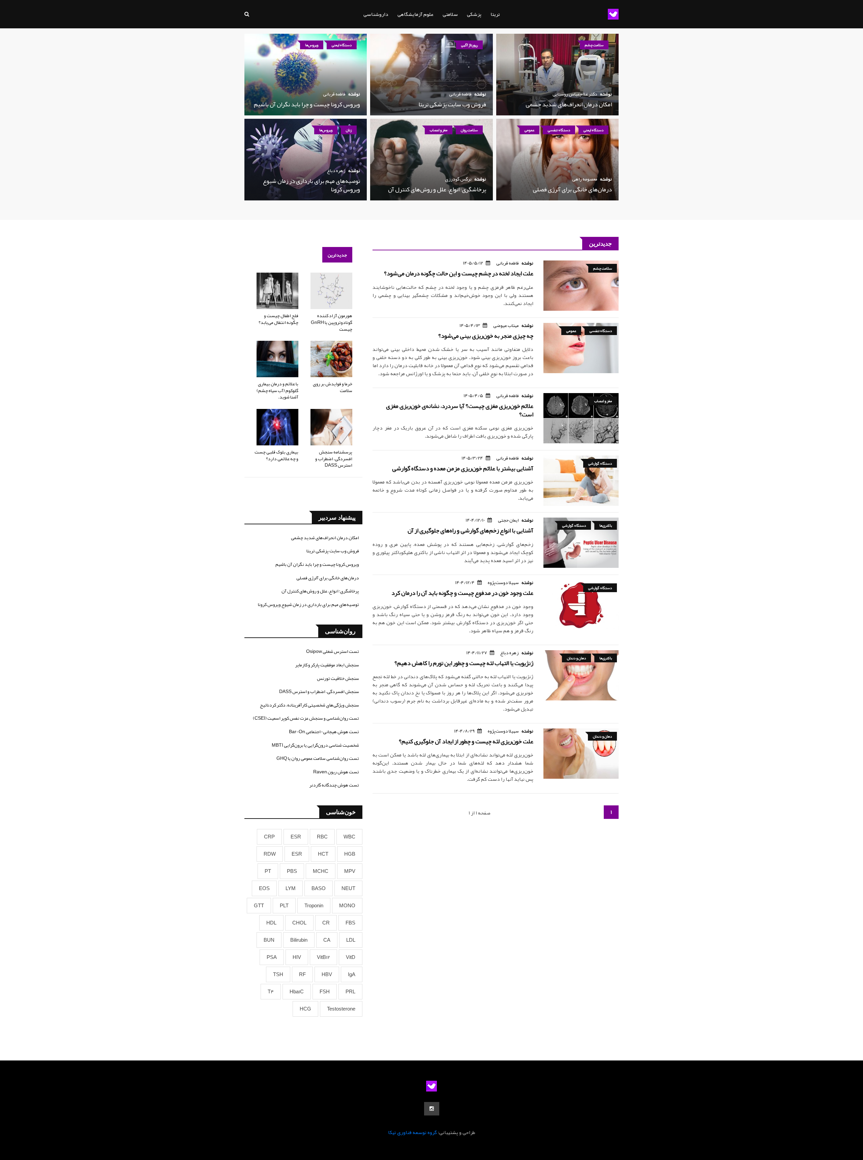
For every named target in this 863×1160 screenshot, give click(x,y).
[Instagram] (431, 1108)
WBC (349, 837)
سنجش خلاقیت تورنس (338, 678)
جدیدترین (337, 254)
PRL (350, 992)
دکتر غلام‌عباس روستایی (575, 94)
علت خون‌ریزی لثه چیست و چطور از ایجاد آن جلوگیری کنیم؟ (466, 741)
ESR (296, 837)
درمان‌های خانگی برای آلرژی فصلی (572, 189)
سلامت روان (469, 130)
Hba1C (297, 992)
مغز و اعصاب (438, 130)
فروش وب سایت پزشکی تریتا (452, 104)
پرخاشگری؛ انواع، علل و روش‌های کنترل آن (437, 189)
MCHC (320, 871)
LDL (350, 940)
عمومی (529, 130)
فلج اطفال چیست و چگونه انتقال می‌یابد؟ (278, 319)
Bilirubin (298, 940)
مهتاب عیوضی (506, 325)
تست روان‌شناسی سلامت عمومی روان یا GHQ (317, 758)
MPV (349, 871)
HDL (271, 923)
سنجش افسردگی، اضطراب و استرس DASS (319, 691)
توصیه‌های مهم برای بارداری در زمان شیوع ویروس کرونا (311, 185)
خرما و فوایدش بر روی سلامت (332, 387)
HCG (305, 1009)
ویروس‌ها (311, 45)
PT (268, 871)
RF (302, 974)
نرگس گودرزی (458, 179)
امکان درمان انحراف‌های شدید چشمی (569, 104)
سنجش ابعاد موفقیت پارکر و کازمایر (327, 664)
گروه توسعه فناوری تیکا (412, 1132)
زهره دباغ (336, 170)
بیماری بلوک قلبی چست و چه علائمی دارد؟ (276, 455)
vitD (350, 957)
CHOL (299, 923)
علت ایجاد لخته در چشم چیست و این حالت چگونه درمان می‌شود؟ (458, 273)
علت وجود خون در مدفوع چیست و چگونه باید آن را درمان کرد (462, 593)
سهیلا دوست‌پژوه (503, 582)
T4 (271, 992)
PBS (292, 871)
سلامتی (450, 14)
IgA (351, 974)
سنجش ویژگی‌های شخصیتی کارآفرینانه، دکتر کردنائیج (309, 705)
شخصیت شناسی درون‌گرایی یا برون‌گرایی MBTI (315, 745)
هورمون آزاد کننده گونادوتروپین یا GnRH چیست (331, 322)
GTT (259, 906)
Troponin (313, 906)
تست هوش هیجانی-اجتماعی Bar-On (324, 731)
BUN (269, 940)
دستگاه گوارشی (600, 463)
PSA (272, 957)
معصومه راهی (584, 179)
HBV (327, 974)
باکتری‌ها (605, 525)
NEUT (348, 888)
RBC (322, 837)
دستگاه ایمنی (342, 45)
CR (326, 923)
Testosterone (341, 1009)
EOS (264, 888)
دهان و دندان (576, 658)
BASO (318, 888)
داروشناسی (375, 14)
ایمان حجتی (508, 520)
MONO (347, 906)
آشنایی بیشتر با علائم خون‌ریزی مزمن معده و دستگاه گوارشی (462, 468)
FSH (325, 992)
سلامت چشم (594, 45)
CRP (269, 837)
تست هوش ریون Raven (336, 771)
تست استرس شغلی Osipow (332, 651)
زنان (349, 130)
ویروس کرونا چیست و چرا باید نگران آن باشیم (307, 104)
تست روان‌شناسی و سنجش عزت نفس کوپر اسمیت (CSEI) (306, 718)
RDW (270, 854)
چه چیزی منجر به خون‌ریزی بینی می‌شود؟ (485, 336)
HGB (349, 854)
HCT (323, 854)
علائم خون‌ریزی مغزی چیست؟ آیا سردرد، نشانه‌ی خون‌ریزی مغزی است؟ (459, 410)
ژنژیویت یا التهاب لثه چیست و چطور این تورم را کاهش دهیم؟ (463, 663)
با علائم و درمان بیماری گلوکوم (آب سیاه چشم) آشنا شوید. (277, 390)
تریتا (495, 14)
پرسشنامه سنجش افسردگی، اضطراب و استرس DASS (333, 458)
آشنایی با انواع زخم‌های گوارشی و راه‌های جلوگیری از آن (470, 530)
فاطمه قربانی (460, 94)
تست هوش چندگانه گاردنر (334, 785)
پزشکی (474, 14)
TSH (278, 974)
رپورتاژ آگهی (469, 45)
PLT (284, 906)
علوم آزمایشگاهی (415, 14)
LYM (291, 888)
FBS (350, 923)
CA (326, 940)
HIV (297, 957)
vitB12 (323, 957)
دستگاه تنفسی (559, 130)
